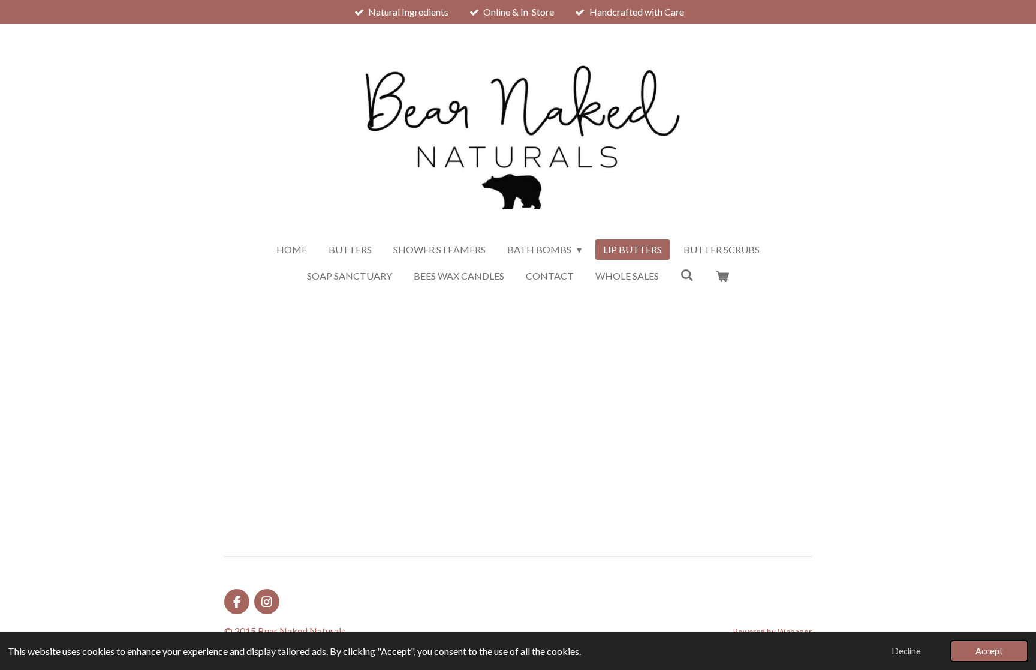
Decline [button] (906, 651)
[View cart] (722, 276)
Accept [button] (989, 651)
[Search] (687, 274)
